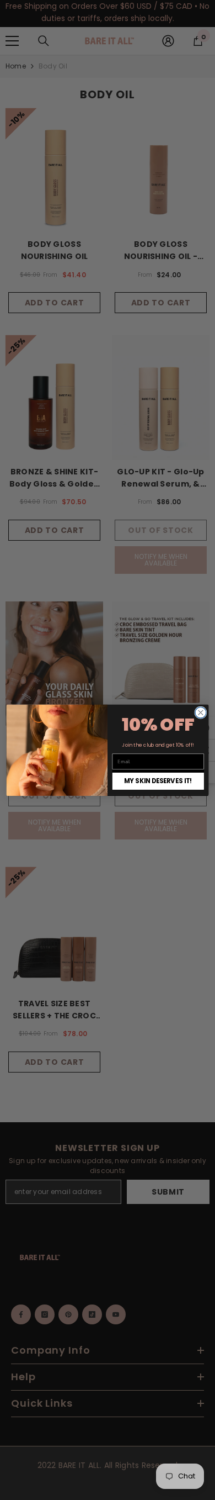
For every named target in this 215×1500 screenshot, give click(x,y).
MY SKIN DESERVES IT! (158, 781)
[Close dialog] (200, 712)
